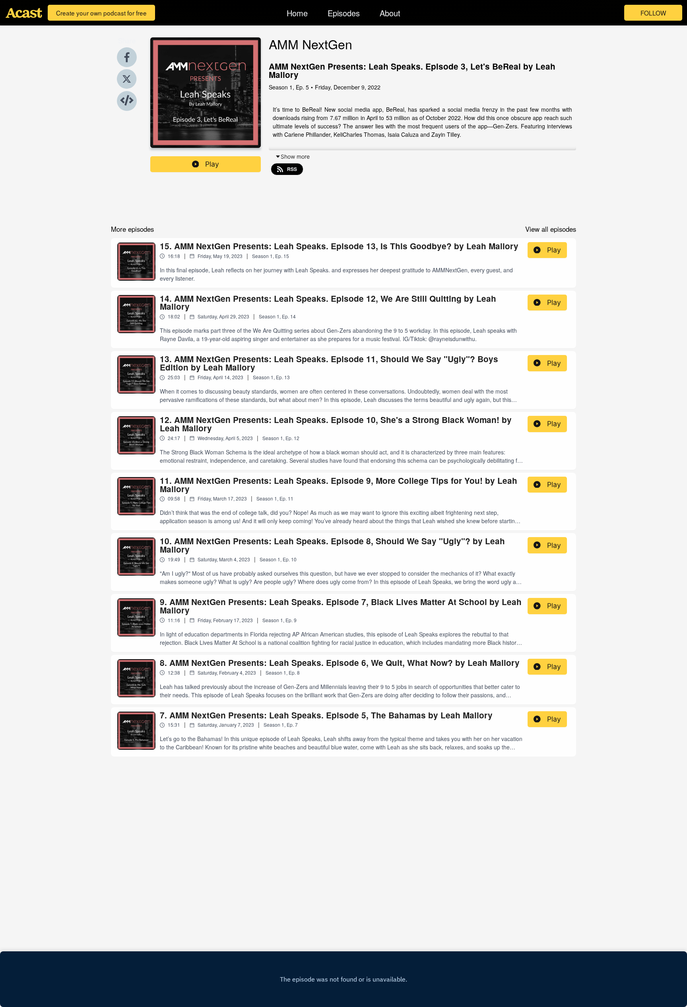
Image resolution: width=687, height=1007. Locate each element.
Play (212, 164)
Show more (295, 156)
